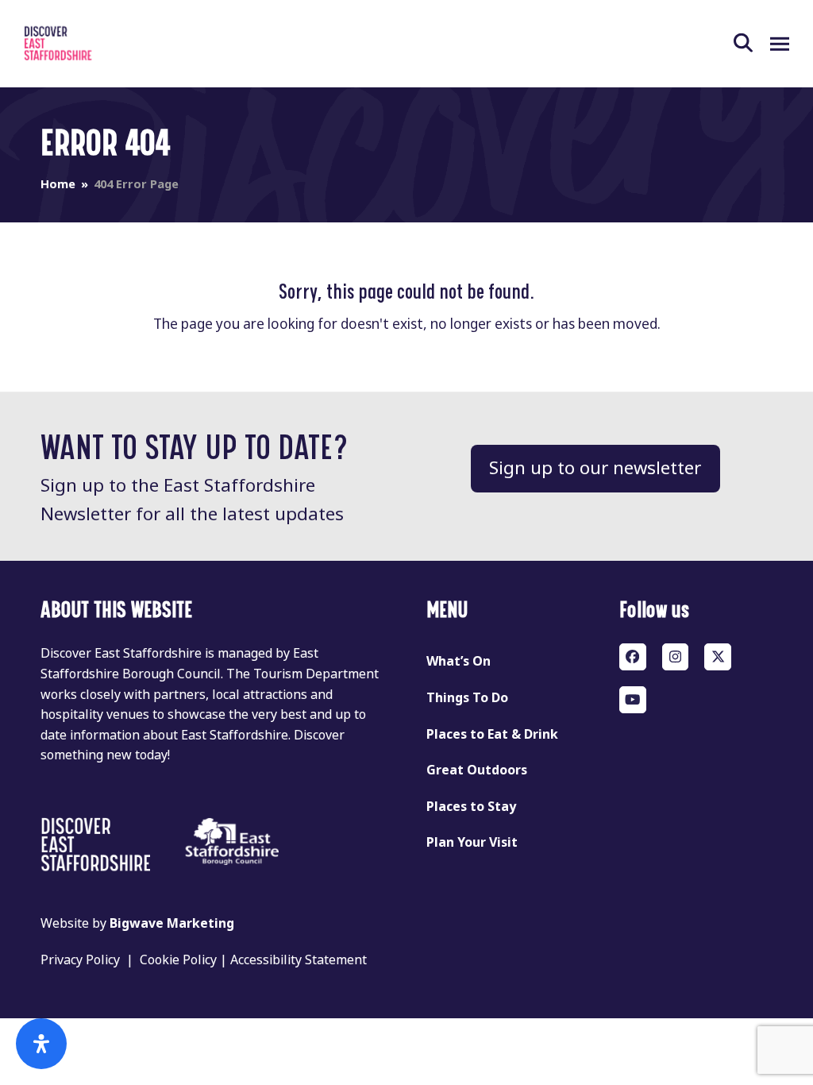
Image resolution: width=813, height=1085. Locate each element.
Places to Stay (471, 806)
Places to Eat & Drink (492, 734)
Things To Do (467, 698)
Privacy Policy (80, 960)
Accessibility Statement (298, 960)
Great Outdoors (476, 770)
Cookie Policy (178, 960)
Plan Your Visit (472, 842)
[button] (752, 44)
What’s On (458, 661)
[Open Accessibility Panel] (41, 1043)
